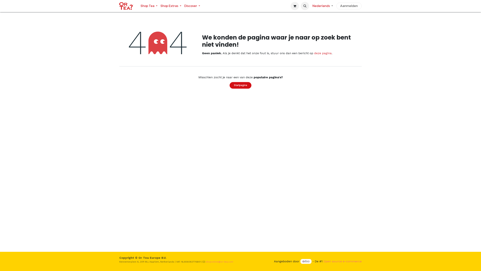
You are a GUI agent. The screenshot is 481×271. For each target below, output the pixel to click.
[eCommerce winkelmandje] (295, 6)
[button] (305, 6)
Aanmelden (349, 6)
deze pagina (323, 53)
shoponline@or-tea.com (219, 261)
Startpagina (240, 85)
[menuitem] (149, 6)
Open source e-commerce (343, 261)
